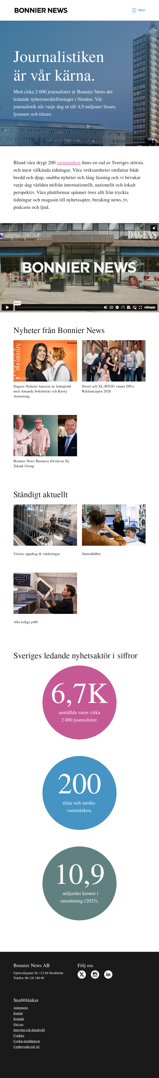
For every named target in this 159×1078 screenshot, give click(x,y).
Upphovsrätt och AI (26, 1046)
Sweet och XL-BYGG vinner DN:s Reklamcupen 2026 (108, 388)
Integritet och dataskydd (29, 1030)
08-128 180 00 (34, 978)
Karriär (18, 1013)
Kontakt (18, 1018)
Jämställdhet (91, 553)
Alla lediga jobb (25, 621)
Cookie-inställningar (26, 1041)
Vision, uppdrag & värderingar (36, 553)
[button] (139, 10)
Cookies (18, 1035)
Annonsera (20, 1007)
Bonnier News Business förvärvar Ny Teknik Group (41, 463)
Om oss (18, 1024)
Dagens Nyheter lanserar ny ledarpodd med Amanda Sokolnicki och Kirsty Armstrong (42, 391)
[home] (40, 10)
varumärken (69, 162)
